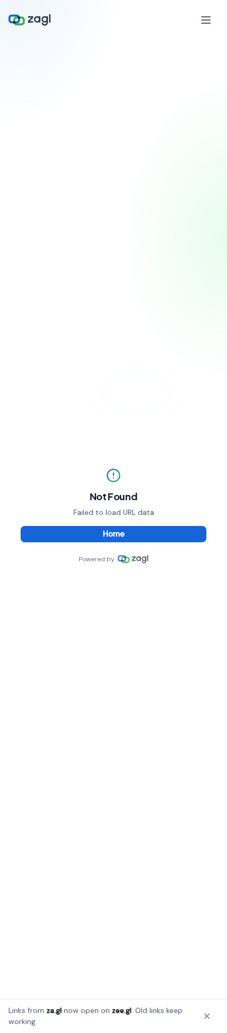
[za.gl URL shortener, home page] (29, 20)
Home (114, 534)
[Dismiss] (207, 1016)
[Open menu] (207, 20)
